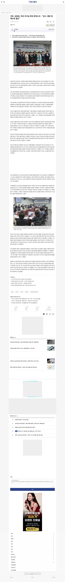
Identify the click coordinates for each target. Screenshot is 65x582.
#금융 (12, 291)
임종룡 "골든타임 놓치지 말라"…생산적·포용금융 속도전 (22, 281)
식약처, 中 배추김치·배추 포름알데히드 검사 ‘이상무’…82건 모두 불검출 (25, 298)
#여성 (22, 291)
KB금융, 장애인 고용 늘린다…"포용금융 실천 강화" (21, 283)
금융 (6, 12)
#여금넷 (26, 291)
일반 (9, 12)
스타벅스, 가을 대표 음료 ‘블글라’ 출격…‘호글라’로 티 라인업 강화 (24, 300)
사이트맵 (53, 577)
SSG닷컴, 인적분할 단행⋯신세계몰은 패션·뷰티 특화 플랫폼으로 (24, 302)
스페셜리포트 (13, 565)
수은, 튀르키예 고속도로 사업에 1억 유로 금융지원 (21, 279)
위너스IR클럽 (13, 570)
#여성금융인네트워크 (34, 291)
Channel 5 (13, 567)
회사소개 (11, 577)
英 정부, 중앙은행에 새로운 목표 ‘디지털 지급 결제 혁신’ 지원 (23, 285)
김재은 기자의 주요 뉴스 (15, 296)
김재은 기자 (12, 24)
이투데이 (3, 12)
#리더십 (17, 291)
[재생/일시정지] (12, 30)
